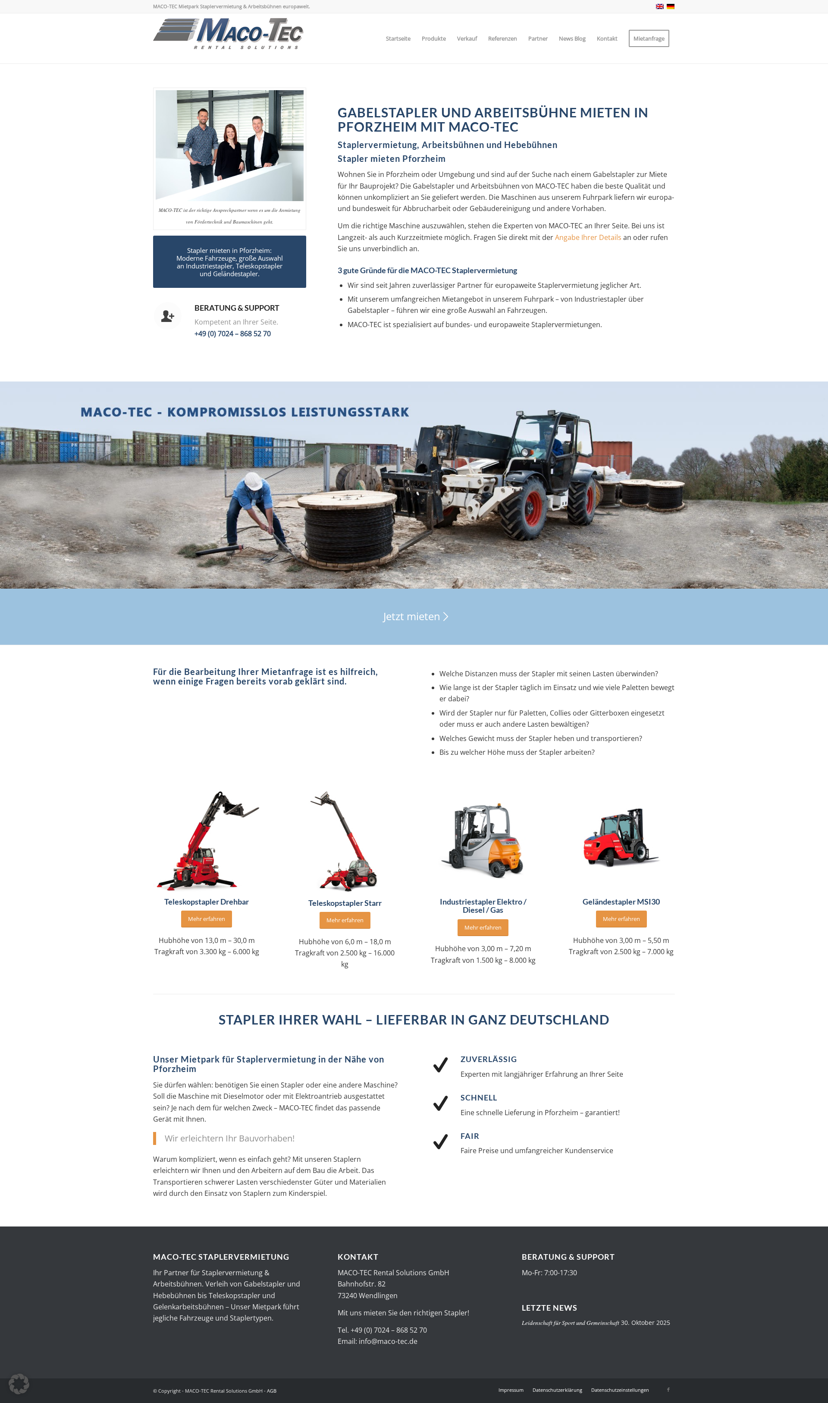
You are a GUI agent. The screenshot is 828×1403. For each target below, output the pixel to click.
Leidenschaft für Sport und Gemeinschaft (570, 1322)
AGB (271, 1390)
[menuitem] (398, 38)
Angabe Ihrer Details (589, 237)
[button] (19, 1384)
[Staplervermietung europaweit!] (228, 38)
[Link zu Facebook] (668, 1389)
